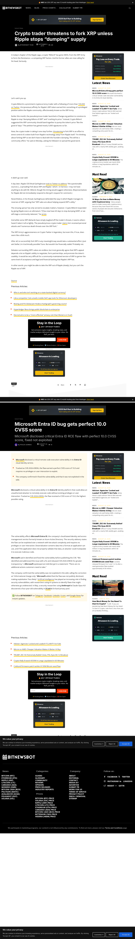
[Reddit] (104, 786)
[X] (75, 385)
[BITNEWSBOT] (12, 7)
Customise (98, 935)
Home (16, 28)
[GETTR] (115, 786)
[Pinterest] (80, 385)
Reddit (110, 786)
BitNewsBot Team (26, 45)
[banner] (67, 20)
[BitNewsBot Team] (16, 45)
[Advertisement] (49, 81)
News (21, 28)
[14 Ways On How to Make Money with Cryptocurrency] (108, 186)
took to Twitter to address (56, 183)
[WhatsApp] (85, 385)
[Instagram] (104, 781)
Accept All (125, 935)
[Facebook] (70, 385)
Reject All (112, 935)
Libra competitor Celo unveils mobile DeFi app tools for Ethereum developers (45, 298)
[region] (67, 933)
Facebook (112, 777)
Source (14, 280)
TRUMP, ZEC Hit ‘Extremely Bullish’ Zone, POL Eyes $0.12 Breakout (107, 141)
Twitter (126, 777)
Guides (95, 196)
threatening (58, 131)
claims (64, 223)
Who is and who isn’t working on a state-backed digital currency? (40, 292)
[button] (129, 8)
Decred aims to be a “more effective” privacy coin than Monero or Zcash (43, 315)
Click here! (90, 2)
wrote (44, 214)
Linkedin (127, 781)
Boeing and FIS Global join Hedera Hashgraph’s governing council (40, 304)
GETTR (121, 786)
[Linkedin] (120, 781)
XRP (13, 386)
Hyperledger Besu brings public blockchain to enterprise (37, 309)
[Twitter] (119, 777)
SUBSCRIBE (62, 340)
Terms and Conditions (113, 828)
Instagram (113, 781)
